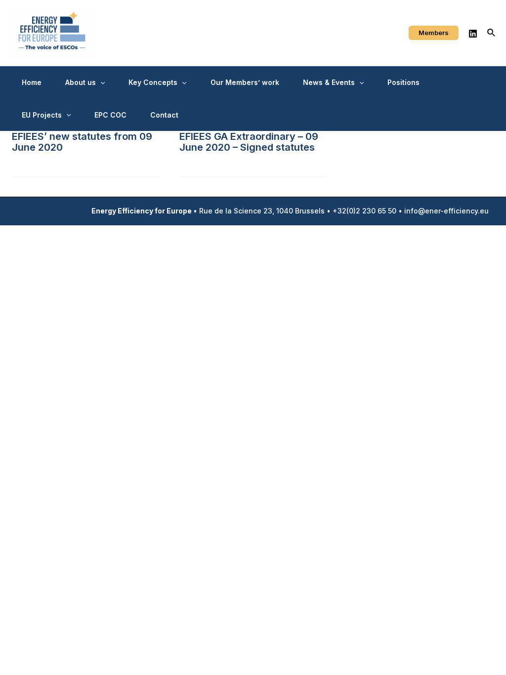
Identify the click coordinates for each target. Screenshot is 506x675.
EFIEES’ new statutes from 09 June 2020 (82, 141)
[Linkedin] (472, 33)
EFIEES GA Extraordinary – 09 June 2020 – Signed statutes (248, 141)
